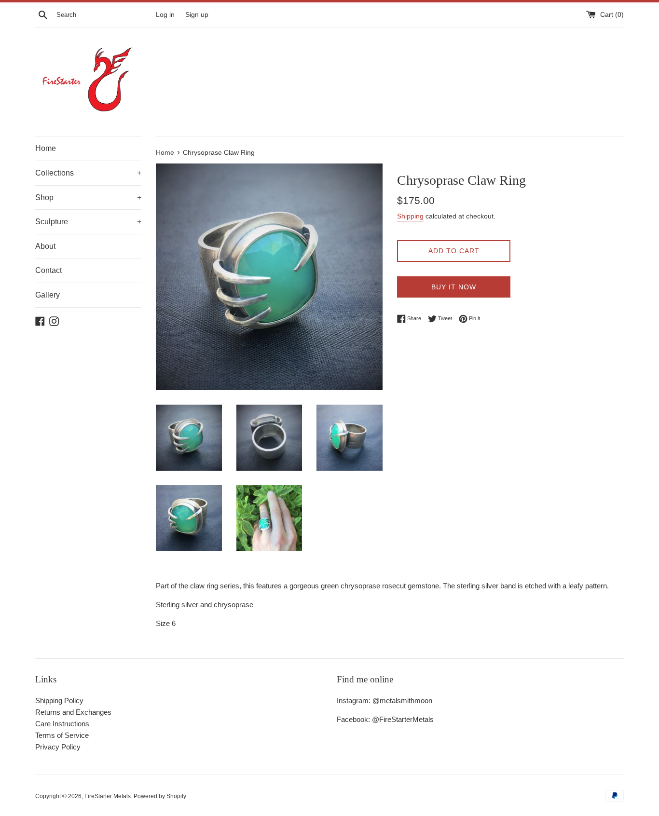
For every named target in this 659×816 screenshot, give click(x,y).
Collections (88, 173)
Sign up (196, 14)
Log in (165, 14)
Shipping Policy (59, 700)
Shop (88, 197)
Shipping (410, 216)
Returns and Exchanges (73, 712)
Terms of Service (62, 735)
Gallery (47, 295)
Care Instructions (62, 724)
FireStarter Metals (107, 796)
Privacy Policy (58, 747)
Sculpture (88, 222)
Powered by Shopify (160, 796)
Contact (48, 270)
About (45, 246)
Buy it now (453, 287)
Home (45, 148)
